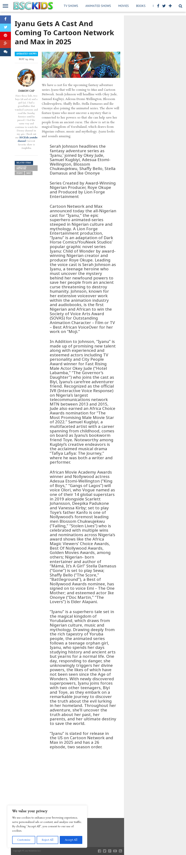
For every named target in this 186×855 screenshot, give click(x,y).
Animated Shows (98, 6)
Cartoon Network (21, 168)
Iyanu (20, 173)
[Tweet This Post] (5, 28)
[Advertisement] (81, 779)
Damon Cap (26, 91)
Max (29, 173)
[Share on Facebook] (5, 19)
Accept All (71, 840)
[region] (47, 826)
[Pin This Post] (5, 36)
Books (140, 6)
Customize (23, 840)
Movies (123, 6)
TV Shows (71, 6)
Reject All (47, 840)
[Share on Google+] (5, 44)
